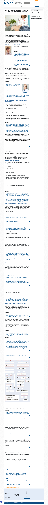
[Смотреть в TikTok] (10, 0)
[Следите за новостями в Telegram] (18, 499)
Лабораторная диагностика (8, 487)
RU (11, 0)
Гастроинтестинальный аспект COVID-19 (36, 18)
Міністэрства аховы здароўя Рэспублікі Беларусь (37, 493)
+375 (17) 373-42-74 (26, 492)
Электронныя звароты (17, 493)
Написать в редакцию (27, 498)
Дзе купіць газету (16, 495)
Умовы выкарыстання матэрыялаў (31, 502)
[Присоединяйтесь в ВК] (5, 0)
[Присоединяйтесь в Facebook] (16, 499)
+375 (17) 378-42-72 (26, 491)
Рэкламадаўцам (16, 494)
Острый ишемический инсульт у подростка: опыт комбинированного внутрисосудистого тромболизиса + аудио (37, 13)
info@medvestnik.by (26, 494)
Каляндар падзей (41, 0)
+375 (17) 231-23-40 (26, 493)
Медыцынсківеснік (9, 3)
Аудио (18, 487)
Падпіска (37, 0)
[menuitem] (5, 6)
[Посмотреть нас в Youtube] (17, 499)
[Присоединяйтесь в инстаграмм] (4, 0)
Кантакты (15, 491)
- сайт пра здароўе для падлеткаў (36, 496)
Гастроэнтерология (14, 487)
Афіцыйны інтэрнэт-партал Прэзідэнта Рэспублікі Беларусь (37, 491)
